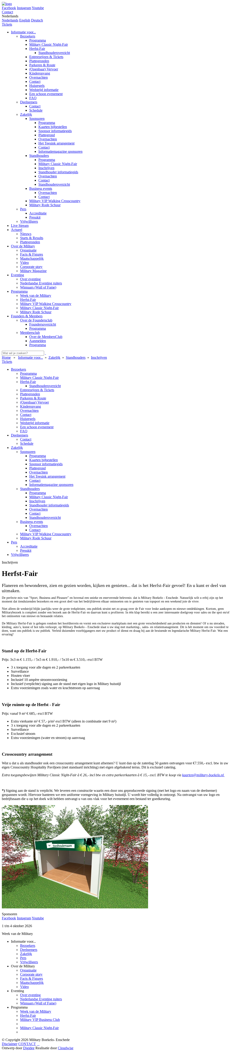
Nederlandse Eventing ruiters (41, 999)
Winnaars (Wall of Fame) (38, 1003)
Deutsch (37, 20)
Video (24, 987)
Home (6, 357)
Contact (7, 12)
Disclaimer (9, 1044)
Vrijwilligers (29, 962)
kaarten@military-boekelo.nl (203, 775)
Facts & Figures (31, 978)
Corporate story (31, 974)
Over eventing (30, 995)
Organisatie (28, 970)
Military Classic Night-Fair (39, 1028)
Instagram (24, 8)
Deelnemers (28, 950)
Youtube (38, 8)
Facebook (9, 8)
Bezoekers (27, 946)
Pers (23, 958)
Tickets (7, 24)
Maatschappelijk (32, 983)
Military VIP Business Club (40, 1020)
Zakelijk (26, 954)
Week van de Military (35, 1011)
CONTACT (27, 1044)
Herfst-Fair (28, 1015)
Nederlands (10, 20)
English (24, 20)
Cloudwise (65, 1048)
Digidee (29, 1048)
